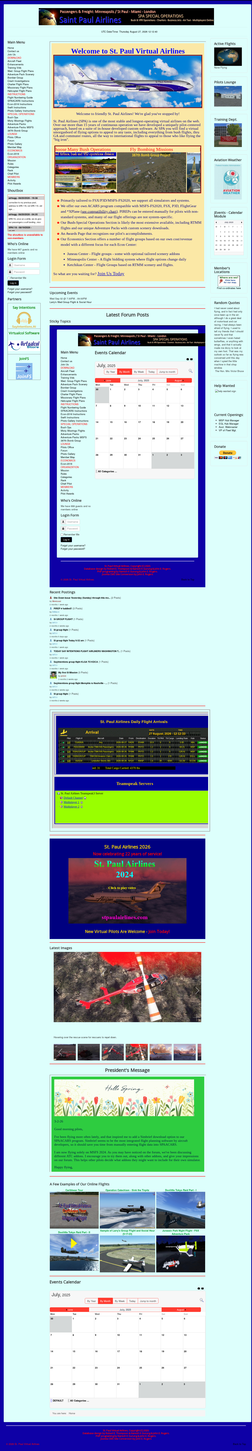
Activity (12, 180)
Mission (12, 160)
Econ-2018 (13, 153)
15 (221, 241)
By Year (91, 1301)
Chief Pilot (13, 173)
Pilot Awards (14, 183)
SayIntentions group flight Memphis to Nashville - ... (80, 683)
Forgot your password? (20, 292)
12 (237, 236)
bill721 (55, 622)
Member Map (15, 147)
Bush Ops (13, 117)
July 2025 (229, 222)
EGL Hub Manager (229, 423)
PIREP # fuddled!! (63, 608)
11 (233, 236)
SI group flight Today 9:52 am (69, 640)
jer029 (63, 676)
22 (221, 245)
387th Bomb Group (18, 130)
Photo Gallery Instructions (21, 110)
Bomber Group (15, 77)
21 (216, 245)
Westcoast (56, 601)
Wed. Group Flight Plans (21, 71)
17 (229, 241)
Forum (11, 140)
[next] (194, 990)
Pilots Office (14, 137)
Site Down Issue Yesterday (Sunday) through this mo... (82, 597)
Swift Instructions (17, 107)
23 (225, 245)
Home (11, 47)
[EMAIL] (202, 1289)
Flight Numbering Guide (20, 97)
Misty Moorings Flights (20, 120)
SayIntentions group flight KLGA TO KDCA (76, 661)
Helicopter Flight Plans (20, 91)
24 (229, 245)
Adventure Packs (17, 124)
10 (229, 236)
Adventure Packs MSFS (21, 127)
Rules (11, 163)
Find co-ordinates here (229, 288)
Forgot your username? (20, 288)
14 (216, 241)
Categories (13, 167)
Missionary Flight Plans (20, 87)
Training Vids (14, 67)
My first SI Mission (67, 672)
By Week (120, 1301)
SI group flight (61, 629)
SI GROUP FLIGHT (63, 619)
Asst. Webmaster (228, 427)
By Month (105, 1301)
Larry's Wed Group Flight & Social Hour (71, 302)
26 (237, 245)
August (180, 1309)
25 (233, 245)
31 (229, 249)
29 (221, 249)
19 (237, 241)
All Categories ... (79, 1400)
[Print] (199, 1289)
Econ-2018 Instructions (20, 104)
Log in (13, 283)
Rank (10, 170)
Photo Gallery (15, 144)
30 (225, 249)
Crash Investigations (19, 81)
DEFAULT (58, 1400)
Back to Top (239, 1444)
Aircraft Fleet (14, 61)
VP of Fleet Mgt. (228, 430)
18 (233, 241)
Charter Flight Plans (18, 84)
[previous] (60, 990)
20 (241, 241)
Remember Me (18, 277)
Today (132, 1301)
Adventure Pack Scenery (21, 74)
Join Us (12, 54)
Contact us (13, 51)
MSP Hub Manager (229, 420)
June (70, 1309)
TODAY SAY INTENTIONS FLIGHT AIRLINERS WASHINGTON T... (87, 651)
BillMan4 (55, 612)
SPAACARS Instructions (21, 100)
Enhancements (16, 64)
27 (241, 245)
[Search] (202, 1300)
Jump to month (148, 1301)
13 (241, 236)
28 (216, 249)
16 (225, 241)
